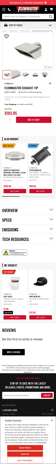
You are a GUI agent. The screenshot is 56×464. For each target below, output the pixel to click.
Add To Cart (34, 119)
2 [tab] (28, 196)
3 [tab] (45, 196)
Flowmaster (9, 83)
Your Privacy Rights (25, 460)
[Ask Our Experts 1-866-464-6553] (9, 9)
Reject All (25, 454)
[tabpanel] (14, 169)
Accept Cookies (25, 447)
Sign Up (47, 395)
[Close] (52, 420)
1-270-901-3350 (9, 410)
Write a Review (13, 352)
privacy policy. (41, 442)
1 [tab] (10, 196)
